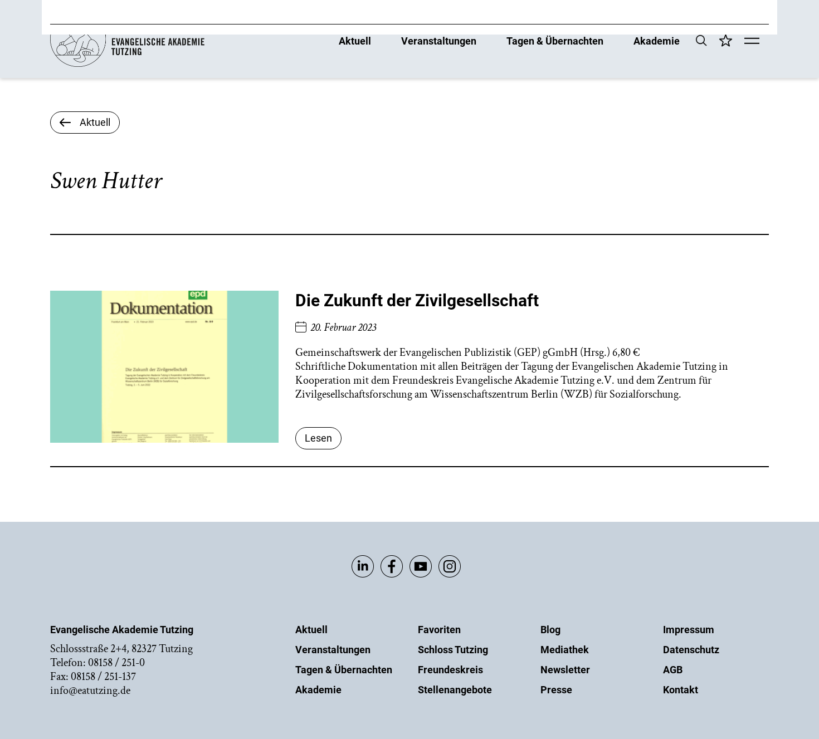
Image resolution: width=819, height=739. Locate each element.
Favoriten (439, 629)
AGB (672, 670)
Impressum (688, 629)
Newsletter (565, 670)
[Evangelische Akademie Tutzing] (127, 64)
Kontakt (680, 690)
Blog (550, 629)
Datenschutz (691, 649)
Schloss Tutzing (453, 649)
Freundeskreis (450, 670)
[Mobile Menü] (751, 41)
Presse (556, 690)
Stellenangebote (455, 690)
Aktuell (355, 40)
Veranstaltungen (438, 40)
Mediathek (564, 649)
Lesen (318, 438)
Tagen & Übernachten (554, 40)
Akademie (656, 40)
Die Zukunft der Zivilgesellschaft (417, 300)
